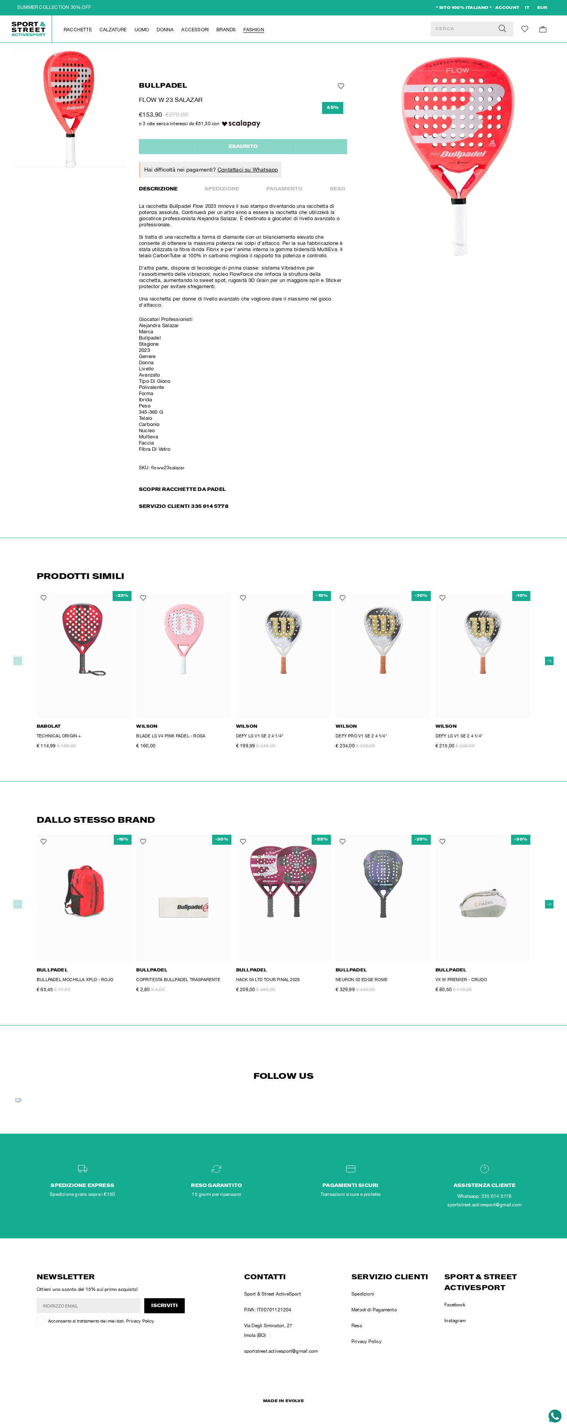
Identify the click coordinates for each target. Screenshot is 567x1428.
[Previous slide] (18, 661)
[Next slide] (549, 661)
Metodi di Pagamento (374, 1310)
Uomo (142, 29)
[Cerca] (502, 29)
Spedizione (221, 189)
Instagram (455, 1320)
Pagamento (284, 189)
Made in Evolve (283, 1401)
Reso (337, 189)
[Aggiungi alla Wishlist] (340, 86)
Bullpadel (163, 86)
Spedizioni (362, 1294)
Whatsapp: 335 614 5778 (484, 1196)
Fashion (253, 29)
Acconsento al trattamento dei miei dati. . (101, 1321)
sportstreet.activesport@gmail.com (281, 1351)
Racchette (78, 29)
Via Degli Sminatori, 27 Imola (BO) (268, 1330)
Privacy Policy (140, 1321)
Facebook (454, 1304)
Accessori (195, 29)
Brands (226, 29)
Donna (165, 29)
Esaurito (243, 146)
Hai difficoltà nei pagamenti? (211, 169)
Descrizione (158, 189)
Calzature (113, 29)
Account (507, 8)
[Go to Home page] (29, 28)
